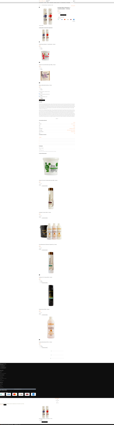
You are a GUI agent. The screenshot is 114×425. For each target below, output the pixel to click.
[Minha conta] (71, 1)
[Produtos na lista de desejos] (72, 1)
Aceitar (5, 404)
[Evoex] (57, 356)
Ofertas (72, 2)
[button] (44, 282)
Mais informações (2, 404)
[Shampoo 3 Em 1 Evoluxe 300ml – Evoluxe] (51, 262)
